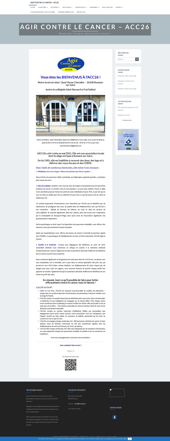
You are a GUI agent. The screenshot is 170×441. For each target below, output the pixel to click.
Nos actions (67, 7)
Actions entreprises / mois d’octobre (42, 12)
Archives (118, 7)
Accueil (32, 7)
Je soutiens (54, 7)
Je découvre (42, 7)
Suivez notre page (130, 89)
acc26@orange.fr (80, 404)
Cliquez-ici (70, 351)
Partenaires (93, 7)
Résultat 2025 (81, 12)
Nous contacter (107, 7)
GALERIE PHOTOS (80, 7)
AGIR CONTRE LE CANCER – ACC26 (44, 2)
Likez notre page (130, 76)
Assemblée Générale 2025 (66, 12)
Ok (129, 439)
